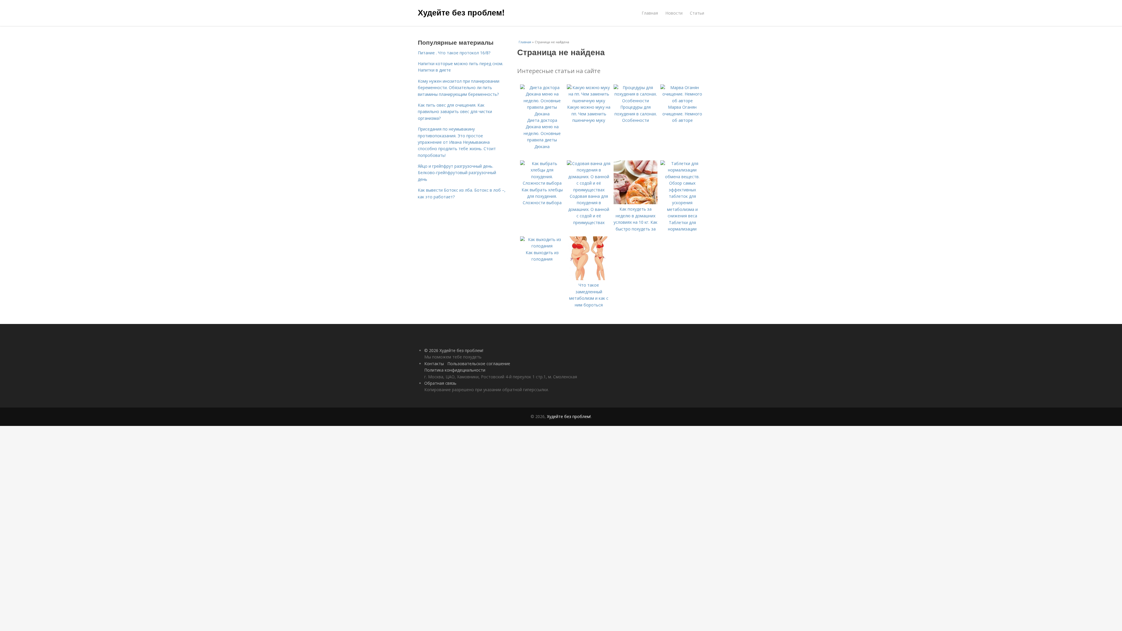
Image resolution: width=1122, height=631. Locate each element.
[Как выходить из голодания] (542, 246)
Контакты (434, 363)
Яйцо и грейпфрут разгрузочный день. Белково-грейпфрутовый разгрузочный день (457, 172)
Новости (674, 13)
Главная (650, 13)
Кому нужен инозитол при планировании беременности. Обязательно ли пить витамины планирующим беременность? (458, 87)
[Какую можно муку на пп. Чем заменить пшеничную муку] (589, 100)
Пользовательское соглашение (478, 363)
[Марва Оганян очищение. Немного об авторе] (682, 100)
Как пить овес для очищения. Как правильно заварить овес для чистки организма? (455, 111)
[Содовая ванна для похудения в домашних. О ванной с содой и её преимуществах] (589, 190)
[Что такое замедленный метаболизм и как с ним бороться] (589, 278)
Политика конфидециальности (454, 370)
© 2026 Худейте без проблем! (453, 350)
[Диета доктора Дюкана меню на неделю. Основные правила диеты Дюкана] (542, 114)
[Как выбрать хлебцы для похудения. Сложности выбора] (542, 183)
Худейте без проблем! (461, 12)
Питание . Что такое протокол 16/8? (454, 53)
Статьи (697, 13)
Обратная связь (440, 383)
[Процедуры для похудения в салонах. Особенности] (635, 100)
